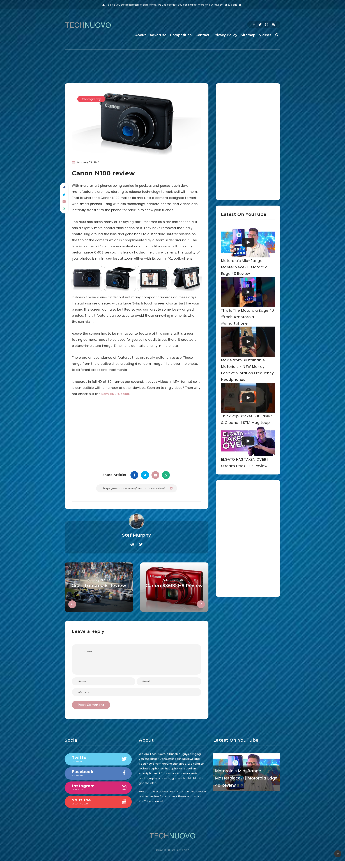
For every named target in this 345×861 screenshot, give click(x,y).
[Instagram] (266, 24)
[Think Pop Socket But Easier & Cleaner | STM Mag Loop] (248, 398)
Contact (203, 35)
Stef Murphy (136, 535)
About (140, 35)
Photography (91, 99)
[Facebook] (254, 24)
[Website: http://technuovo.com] (132, 544)
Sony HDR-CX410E (115, 394)
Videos (265, 35)
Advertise (158, 35)
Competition (181, 35)
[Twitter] (260, 24)
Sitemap (248, 35)
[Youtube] (273, 24)
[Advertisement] (172, 63)
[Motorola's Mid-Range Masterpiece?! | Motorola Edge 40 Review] (248, 242)
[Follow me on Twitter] (141, 544)
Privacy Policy (222, 4)
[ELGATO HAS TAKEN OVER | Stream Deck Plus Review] (248, 441)
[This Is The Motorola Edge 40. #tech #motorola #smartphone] (248, 292)
